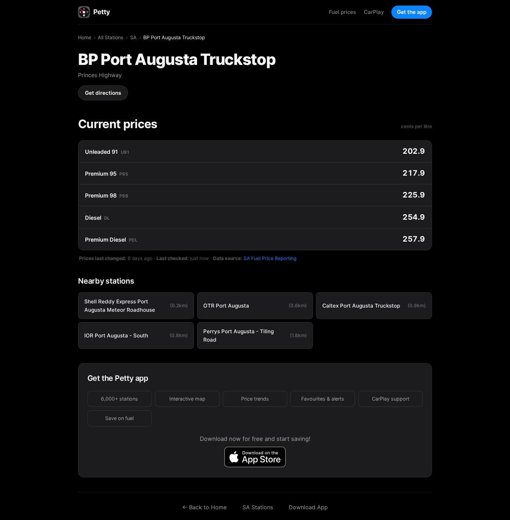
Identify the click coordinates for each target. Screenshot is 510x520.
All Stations (110, 37)
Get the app (411, 12)
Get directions (103, 93)
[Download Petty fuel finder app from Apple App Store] (255, 457)
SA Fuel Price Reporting (270, 258)
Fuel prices (342, 12)
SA (133, 37)
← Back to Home (204, 507)
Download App (308, 507)
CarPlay (374, 12)
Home (84, 37)
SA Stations (258, 507)
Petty (101, 12)
